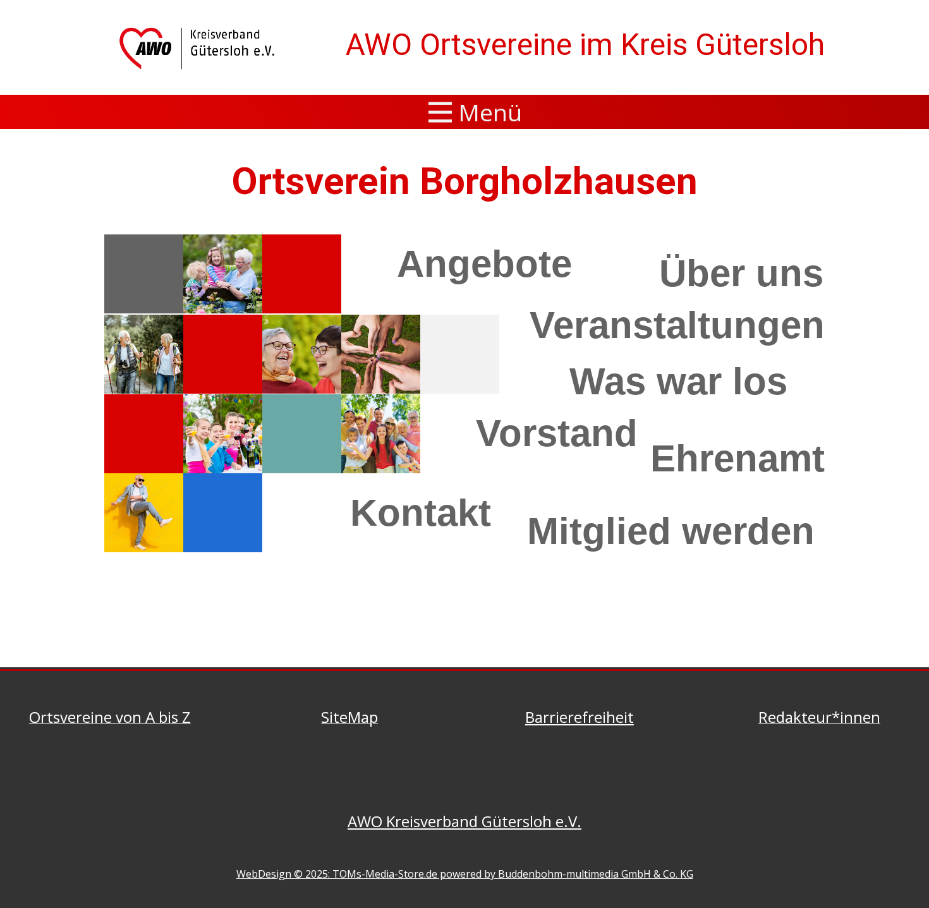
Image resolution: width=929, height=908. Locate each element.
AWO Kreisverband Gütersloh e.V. (464, 821)
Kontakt (420, 513)
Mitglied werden (671, 531)
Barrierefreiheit (579, 716)
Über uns (741, 273)
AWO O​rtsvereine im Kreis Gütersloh (585, 45)
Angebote (484, 264)
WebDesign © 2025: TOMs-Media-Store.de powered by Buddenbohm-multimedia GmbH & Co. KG (464, 874)
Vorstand (557, 433)
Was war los (678, 381)
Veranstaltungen (677, 325)
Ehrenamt (737, 458)
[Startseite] (199, 47)
